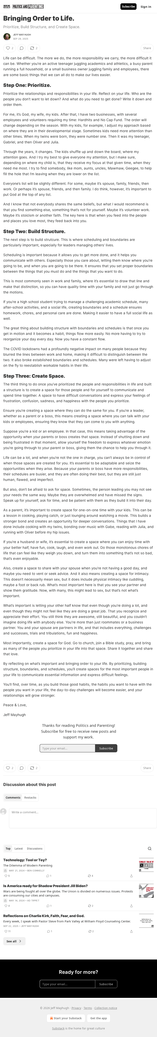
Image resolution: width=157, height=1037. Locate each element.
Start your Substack (68, 1018)
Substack (58, 1028)
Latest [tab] (19, 848)
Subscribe (128, 6)
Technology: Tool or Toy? (25, 860)
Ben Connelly (36, 870)
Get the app (98, 1018)
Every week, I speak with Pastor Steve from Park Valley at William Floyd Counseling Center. (67, 921)
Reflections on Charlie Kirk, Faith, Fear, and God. (44, 916)
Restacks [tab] (30, 797)
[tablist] (21, 798)
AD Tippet (33, 900)
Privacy (76, 1008)
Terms (88, 1008)
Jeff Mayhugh (22, 34)
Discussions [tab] (34, 848)
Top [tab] (8, 848)
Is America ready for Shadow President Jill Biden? (45, 886)
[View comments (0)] (22, 48)
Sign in (146, 6)
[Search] (150, 848)
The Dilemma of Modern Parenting (27, 865)
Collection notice (105, 1008)
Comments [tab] (13, 797)
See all (12, 941)
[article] (78, 868)
